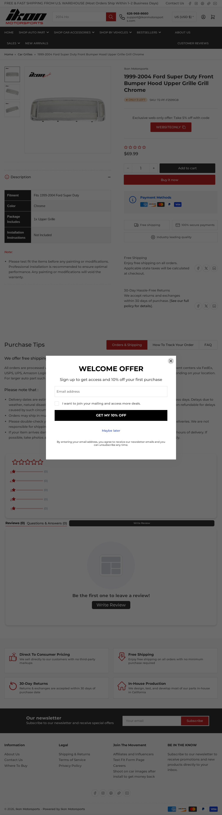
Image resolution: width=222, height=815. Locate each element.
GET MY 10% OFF (111, 415)
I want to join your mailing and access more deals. (101, 403)
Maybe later (111, 431)
